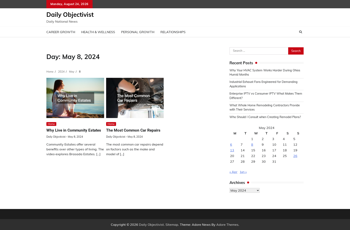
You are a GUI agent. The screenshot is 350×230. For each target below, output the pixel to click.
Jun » (243, 172)
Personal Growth (137, 32)
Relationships (173, 32)
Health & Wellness (98, 32)
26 (295, 156)
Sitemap (171, 225)
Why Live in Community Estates (73, 130)
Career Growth (60, 32)
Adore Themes (227, 225)
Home (51, 124)
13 (232, 150)
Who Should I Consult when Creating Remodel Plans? (265, 117)
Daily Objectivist (70, 14)
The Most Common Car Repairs (133, 130)
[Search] (301, 32)
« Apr (233, 172)
